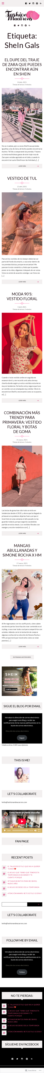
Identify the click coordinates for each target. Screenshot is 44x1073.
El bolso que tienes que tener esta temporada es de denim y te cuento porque (23, 874)
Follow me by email (22, 940)
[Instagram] (33, 3)
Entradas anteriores (22, 657)
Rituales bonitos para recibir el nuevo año (22, 882)
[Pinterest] (37, 3)
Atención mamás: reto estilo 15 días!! (25, 893)
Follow (22, 972)
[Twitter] (29, 3)
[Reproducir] (5, 830)
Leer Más (22, 166)
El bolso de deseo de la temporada (23, 887)
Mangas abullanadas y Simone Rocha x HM (22, 550)
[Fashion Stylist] (40, 3)
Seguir (22, 738)
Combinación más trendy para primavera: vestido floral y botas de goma (22, 422)
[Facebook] (26, 3)
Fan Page (22, 841)
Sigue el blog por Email (22, 706)
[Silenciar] (35, 830)
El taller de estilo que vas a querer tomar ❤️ (24, 867)
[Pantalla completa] (39, 830)
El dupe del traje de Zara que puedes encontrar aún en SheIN (22, 66)
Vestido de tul (22, 178)
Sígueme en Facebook (22, 1044)
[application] (22, 821)
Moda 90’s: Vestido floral (22, 296)
